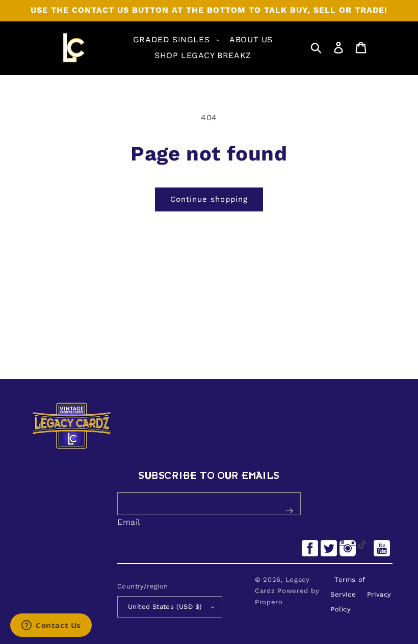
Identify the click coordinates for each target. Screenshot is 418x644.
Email (129, 522)
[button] (175, 40)
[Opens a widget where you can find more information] (51, 626)
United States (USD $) (165, 606)
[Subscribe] (289, 511)
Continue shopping (209, 199)
